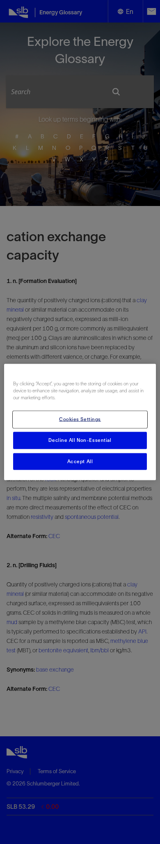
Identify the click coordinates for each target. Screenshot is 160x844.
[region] (80, 422)
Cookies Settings (80, 418)
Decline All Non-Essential (79, 439)
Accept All (80, 461)
